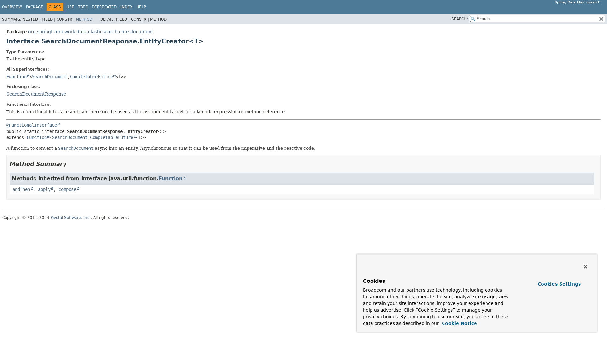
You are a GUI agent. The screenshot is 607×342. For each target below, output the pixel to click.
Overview (12, 7)
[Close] (585, 267)
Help (141, 7)
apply (44, 189)
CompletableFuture (91, 76)
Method (84, 19)
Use (70, 7)
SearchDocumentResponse (36, 94)
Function (16, 76)
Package (34, 7)
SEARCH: (459, 19)
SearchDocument (49, 76)
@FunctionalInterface (31, 125)
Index (126, 7)
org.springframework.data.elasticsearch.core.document (90, 31)
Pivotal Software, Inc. (71, 217)
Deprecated (104, 7)
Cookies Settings (559, 284)
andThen (21, 189)
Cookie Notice (458, 323)
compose (67, 189)
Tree (83, 7)
